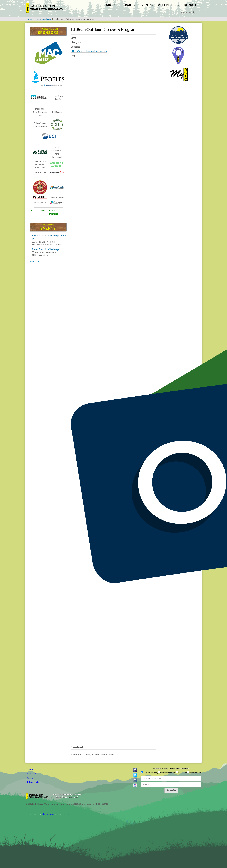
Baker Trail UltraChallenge (45, 249)
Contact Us (32, 778)
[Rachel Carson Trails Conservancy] (44, 7)
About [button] (111, 5)
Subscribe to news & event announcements (171, 768)
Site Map (31, 773)
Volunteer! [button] (168, 5)
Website (75, 46)
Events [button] (146, 5)
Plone (68, 814)
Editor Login (33, 782)
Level (73, 37)
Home (28, 18)
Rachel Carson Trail (168, 772)
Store (30, 769)
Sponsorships (44, 18)
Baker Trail (182, 772)
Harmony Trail (195, 772)
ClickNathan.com (48, 814)
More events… (36, 261)
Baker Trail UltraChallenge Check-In (49, 237)
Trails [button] (128, 5)
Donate (190, 5)
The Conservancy (150, 772)
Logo (73, 55)
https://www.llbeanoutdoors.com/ (89, 51)
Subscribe (171, 790)
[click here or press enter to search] (194, 12)
